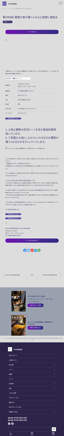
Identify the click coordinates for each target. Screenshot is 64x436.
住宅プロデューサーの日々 (15, 407)
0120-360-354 (20, 420)
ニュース (11, 379)
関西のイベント (7, 22)
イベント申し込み (32, 32)
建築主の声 (12, 402)
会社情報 (11, 384)
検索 (54, 429)
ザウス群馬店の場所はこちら (12, 210)
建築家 (10, 374)
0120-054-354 (20, 418)
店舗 (10, 388)
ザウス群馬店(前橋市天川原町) (13, 236)
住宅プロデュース (13, 355)
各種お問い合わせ (13, 412)
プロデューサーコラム (14, 398)
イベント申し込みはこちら (32, 240)
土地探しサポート (13, 360)
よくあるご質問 (12, 393)
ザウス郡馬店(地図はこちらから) (26, 91)
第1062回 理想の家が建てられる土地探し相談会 (17, 228)
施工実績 (11, 365)
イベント (11, 369)
